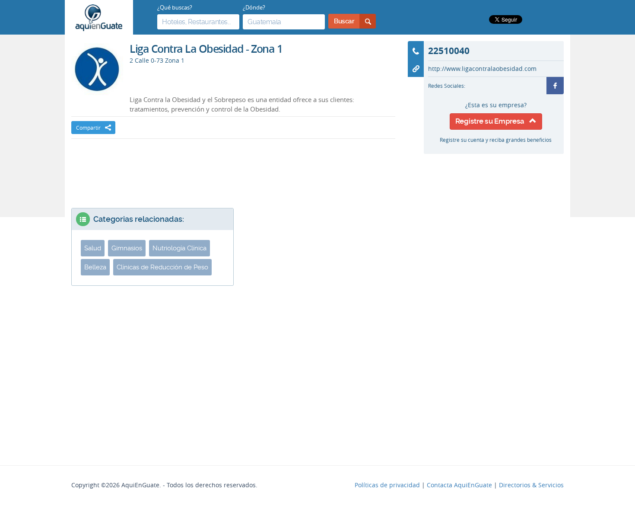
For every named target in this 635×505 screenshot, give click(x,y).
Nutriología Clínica (179, 248)
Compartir (88, 127)
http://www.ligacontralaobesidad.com (482, 69)
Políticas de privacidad (387, 485)
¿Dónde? (254, 7)
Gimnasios (126, 248)
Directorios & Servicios (531, 485)
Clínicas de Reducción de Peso (162, 267)
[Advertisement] (233, 164)
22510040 (449, 51)
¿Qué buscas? (174, 7)
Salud (92, 248)
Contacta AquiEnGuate (459, 485)
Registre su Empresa (492, 121)
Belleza (95, 267)
